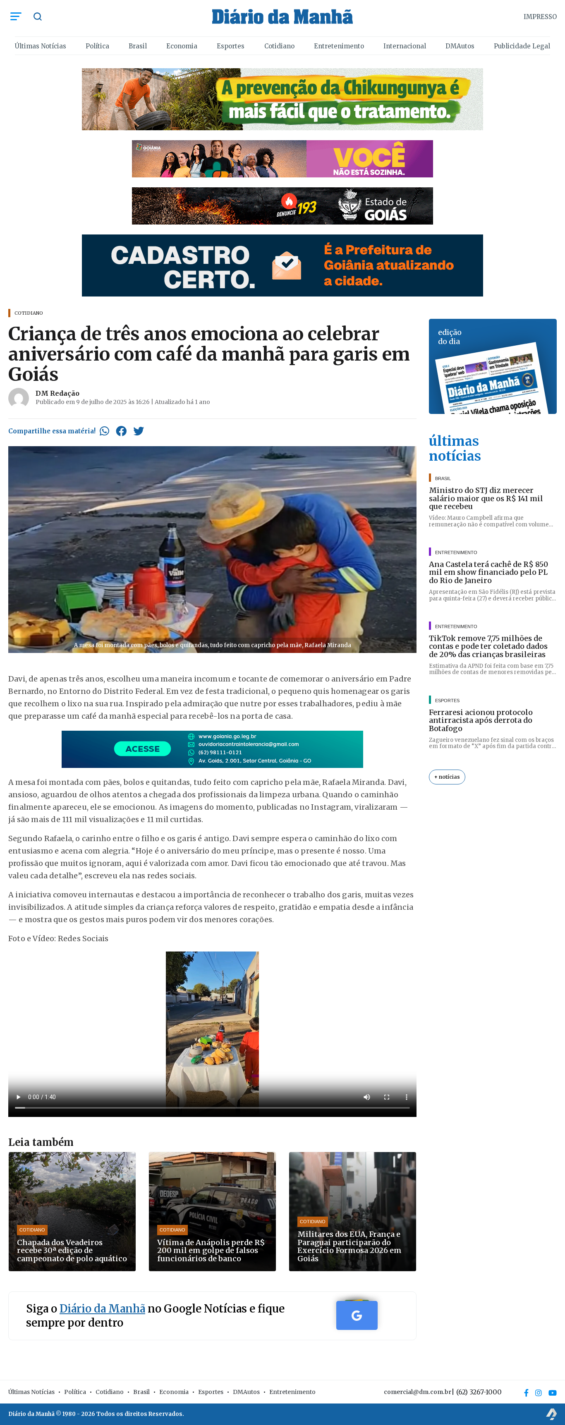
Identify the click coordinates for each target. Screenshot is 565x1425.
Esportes (230, 46)
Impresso (540, 17)
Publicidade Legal (522, 46)
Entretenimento (339, 46)
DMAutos (459, 46)
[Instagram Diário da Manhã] (538, 1392)
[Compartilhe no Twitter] (138, 431)
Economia (181, 46)
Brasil (138, 46)
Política (97, 46)
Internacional (404, 46)
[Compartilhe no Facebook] (121, 431)
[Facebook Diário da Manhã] (526, 1392)
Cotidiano (279, 46)
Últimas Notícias (40, 46)
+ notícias (447, 777)
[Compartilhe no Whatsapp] (104, 431)
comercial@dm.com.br (417, 1392)
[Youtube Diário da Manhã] (552, 1392)
